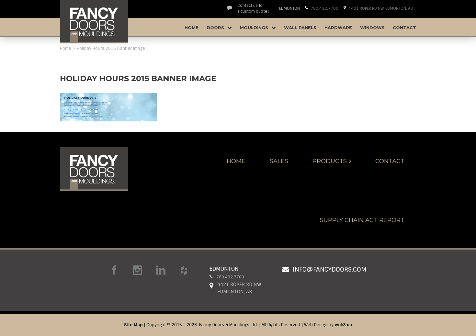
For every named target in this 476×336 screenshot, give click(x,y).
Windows (372, 27)
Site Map (133, 325)
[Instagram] (137, 270)
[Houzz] (184, 271)
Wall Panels (300, 27)
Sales (279, 161)
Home (191, 27)
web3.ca (343, 325)
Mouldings (254, 27)
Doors (216, 27)
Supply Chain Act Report (362, 220)
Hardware (338, 27)
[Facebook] (114, 270)
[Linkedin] (160, 270)
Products (329, 161)
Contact (404, 27)
